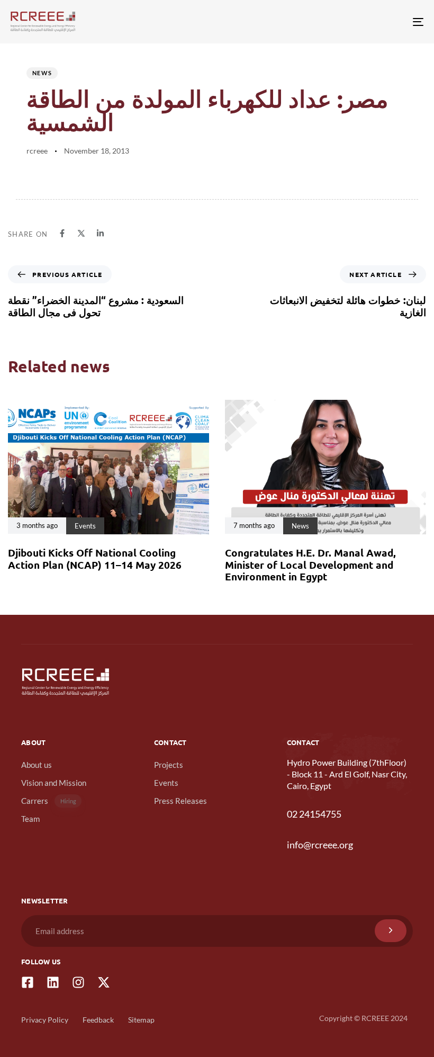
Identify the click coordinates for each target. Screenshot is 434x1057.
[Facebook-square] (27, 982)
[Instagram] (78, 982)
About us (36, 764)
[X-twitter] (103, 982)
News (42, 72)
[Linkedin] (53, 982)
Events (166, 782)
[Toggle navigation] (354, 21)
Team (30, 818)
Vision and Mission (53, 782)
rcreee (37, 150)
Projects (168, 764)
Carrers (48, 800)
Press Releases (180, 800)
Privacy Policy (44, 1019)
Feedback (98, 1019)
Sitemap (141, 1019)
